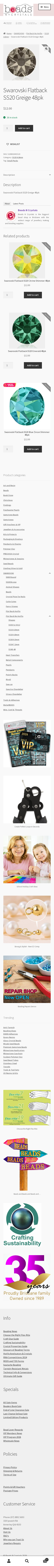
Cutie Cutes (11, 601)
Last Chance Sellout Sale (15, 1413)
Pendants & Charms (12, 544)
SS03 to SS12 (14, 625)
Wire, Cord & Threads (12, 709)
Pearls (9, 665)
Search (27, 1561)
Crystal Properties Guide (15, 1346)
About (7, 204)
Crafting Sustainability (14, 1342)
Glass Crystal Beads (12, 1040)
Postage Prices (10, 1490)
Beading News (10, 1331)
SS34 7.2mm (13, 644)
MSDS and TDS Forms (13, 1361)
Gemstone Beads (10, 514)
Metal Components (14, 660)
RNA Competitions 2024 (15, 1357)
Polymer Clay (9, 549)
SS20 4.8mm (17, 157)
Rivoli (8, 679)
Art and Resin (9, 485)
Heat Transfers (12, 655)
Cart (41, 1558)
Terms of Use (9, 1474)
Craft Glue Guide (11, 1338)
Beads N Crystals (27, 210)
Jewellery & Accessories (14, 529)
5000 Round (11, 577)
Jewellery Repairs (12, 1543)
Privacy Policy (10, 1467)
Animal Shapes (12, 587)
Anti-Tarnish (9, 1027)
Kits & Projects (10, 534)
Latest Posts (18, 204)
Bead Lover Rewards (13, 1429)
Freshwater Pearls (11, 510)
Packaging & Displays (13, 539)
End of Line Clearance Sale (16, 1409)
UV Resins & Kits (10, 1073)
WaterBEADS (8, 705)
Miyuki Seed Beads (11, 1043)
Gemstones (8, 519)
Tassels (6, 1066)
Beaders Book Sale (12, 1406)
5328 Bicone (11, 582)
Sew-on (9, 684)
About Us (7, 1528)
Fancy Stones (12, 606)
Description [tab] (9, 174)
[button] (46, 48)
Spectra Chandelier (14, 689)
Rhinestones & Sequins (13, 558)
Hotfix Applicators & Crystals (17, 1353)
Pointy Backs (12, 674)
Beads (6, 490)
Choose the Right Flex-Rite (16, 1335)
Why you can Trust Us (13, 1539)
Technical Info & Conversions (17, 1372)
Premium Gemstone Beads (15, 1047)
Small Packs (12, 160)
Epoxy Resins (9, 1037)
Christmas (8, 500)
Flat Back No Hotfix (34, 33)
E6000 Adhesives (10, 1034)
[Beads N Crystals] (11, 215)
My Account (9, 1561)
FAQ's (6, 1535)
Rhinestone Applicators (13, 1050)
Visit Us (7, 1532)
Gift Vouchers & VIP (11, 524)
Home (9, 33)
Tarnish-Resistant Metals (16, 1368)
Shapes (11, 620)
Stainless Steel (10, 1063)
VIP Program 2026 (12, 1437)
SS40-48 (12, 649)
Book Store (8, 495)
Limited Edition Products (15, 1417)
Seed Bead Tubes (10, 1060)
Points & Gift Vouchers (14, 1486)
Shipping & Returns (12, 1470)
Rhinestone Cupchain (12, 1053)
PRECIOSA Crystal (11, 554)
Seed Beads (8, 563)
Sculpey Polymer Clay (12, 1057)
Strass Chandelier (14, 694)
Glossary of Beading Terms (16, 1349)
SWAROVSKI (19, 33)
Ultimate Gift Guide (12, 1376)
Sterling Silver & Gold (12, 568)
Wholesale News (11, 1440)
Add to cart (24, 128)
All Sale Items (10, 1402)
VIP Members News (12, 1433)
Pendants (10, 670)
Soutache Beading (12, 1364)
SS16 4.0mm (13, 629)
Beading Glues (9, 1030)
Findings (7, 505)
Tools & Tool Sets (11, 1070)
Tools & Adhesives (11, 700)
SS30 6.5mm (13, 639)
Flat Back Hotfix (13, 611)
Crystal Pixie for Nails (15, 596)
